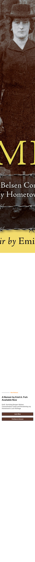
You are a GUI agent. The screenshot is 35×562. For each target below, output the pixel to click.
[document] (17, 281)
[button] (32, 2)
